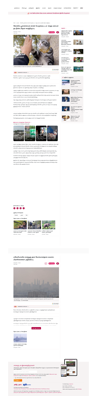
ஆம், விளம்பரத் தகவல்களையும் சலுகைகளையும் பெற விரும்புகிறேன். (28, 377)
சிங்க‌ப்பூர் (24, 8)
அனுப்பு (18, 380)
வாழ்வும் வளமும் (58, 8)
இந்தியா (38, 8)
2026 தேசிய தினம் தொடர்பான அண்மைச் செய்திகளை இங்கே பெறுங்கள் (50, 13)
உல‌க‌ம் (44, 8)
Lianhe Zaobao (32, 389)
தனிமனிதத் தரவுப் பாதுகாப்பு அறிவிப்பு (29, 375)
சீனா (27, 215)
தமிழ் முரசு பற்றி (17, 392)
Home (14, 23)
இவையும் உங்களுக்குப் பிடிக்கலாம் (21, 122)
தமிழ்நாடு (31, 8)
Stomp (48, 389)
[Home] (27, 384)
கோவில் (16, 215)
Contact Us (71, 384)
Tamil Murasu (43, 389)
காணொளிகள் (67, 8)
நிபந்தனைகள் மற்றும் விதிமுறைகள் (28, 392)
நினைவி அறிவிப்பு (57, 392)
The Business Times (25, 389)
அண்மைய (17, 8)
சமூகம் (49, 8)
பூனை (22, 215)
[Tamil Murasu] (18, 384)
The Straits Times (17, 389)
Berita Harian (38, 389)
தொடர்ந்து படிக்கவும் (36, 328)
